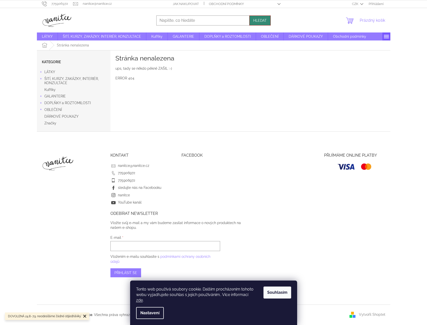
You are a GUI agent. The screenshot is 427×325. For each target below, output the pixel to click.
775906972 (126, 173)
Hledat (260, 20)
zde (139, 300)
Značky (50, 123)
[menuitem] (47, 36)
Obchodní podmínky (226, 4)
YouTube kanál (130, 202)
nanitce (124, 195)
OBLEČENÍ (53, 110)
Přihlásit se (125, 273)
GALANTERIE (55, 96)
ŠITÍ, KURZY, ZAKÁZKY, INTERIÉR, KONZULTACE (71, 81)
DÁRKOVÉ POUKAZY (61, 116)
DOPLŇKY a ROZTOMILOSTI (67, 103)
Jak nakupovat (186, 4)
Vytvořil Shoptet (372, 315)
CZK (355, 4)
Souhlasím (277, 292)
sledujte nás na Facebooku (139, 188)
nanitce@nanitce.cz (133, 166)
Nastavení (150, 313)
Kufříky (50, 90)
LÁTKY (49, 72)
